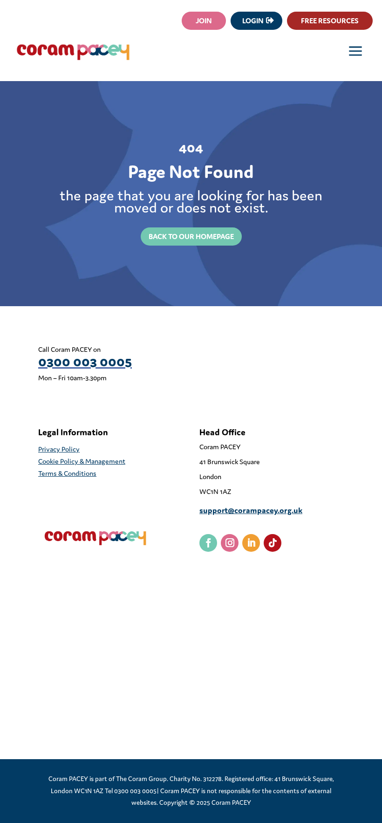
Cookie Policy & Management (81, 461)
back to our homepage (191, 236)
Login (253, 20)
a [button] (355, 51)
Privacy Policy (59, 449)
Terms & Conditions (67, 473)
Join (204, 20)
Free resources (330, 20)
